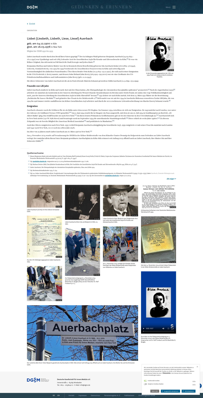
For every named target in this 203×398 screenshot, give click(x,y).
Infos (194, 381)
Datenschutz (95, 395)
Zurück (32, 23)
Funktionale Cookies (153, 380)
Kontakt (71, 395)
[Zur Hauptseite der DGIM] (38, 380)
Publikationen (129, 395)
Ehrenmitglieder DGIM (147, 395)
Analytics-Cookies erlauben (155, 384)
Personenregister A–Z (112, 395)
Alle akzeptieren (189, 391)
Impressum (83, 395)
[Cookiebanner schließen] (197, 367)
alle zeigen (171, 179)
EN (58, 395)
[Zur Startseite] (33, 7)
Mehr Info (155, 391)
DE (54, 395)
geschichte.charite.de (39, 161)
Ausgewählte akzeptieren (171, 391)
